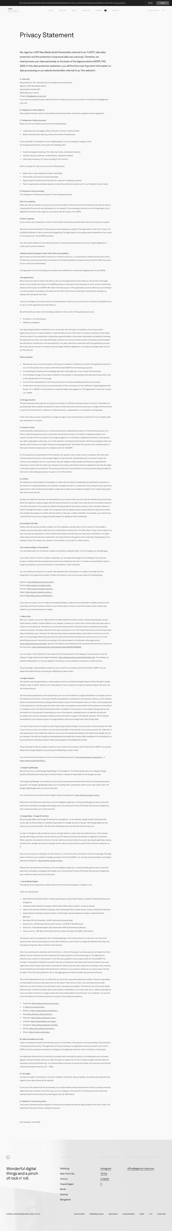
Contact (115, 10)
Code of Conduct (79, 1214)
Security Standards (129, 1214)
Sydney (71, 1194)
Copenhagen (71, 1184)
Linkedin (104, 1178)
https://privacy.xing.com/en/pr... (40, 1014)
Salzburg (71, 1168)
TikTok (103, 1173)
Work (74, 10)
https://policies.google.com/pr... (87, 795)
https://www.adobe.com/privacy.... (44, 1010)
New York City (71, 1173)
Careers (98, 10)
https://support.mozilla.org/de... (39, 585)
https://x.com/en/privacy (35, 1007)
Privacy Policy (161, 1214)
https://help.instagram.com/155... (45, 1025)
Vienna (71, 1178)
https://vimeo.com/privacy (39, 1032)
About (51, 10)
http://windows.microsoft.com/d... (40, 582)
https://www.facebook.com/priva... (45, 1003)
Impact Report (113, 1214)
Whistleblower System (97, 1214)
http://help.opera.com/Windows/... (39, 596)
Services (62, 10)
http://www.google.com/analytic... (89, 757)
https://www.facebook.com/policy (33, 644)
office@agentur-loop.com (36, 96)
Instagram (105, 1168)
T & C (150, 1214)
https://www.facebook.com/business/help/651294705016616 (56, 647)
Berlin (71, 1189)
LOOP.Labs (86, 10)
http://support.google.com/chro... (40, 589)
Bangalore (71, 1199)
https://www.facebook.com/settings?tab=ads (76, 657)
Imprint (142, 1214)
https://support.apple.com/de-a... (38, 592)
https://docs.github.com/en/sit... (42, 1028)
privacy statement (120, 3)
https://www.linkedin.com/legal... (43, 1021)
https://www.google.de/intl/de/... (33, 761)
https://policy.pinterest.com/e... (43, 1018)
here (105, 551)
